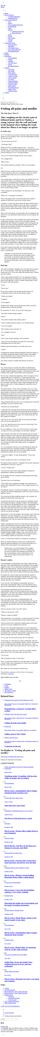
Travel (10, 41)
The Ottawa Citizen (10, 690)
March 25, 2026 (8, 772)
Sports (6, 53)
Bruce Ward (11, 73)
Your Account (12, 1000)
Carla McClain (12, 74)
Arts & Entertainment (10, 20)
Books (10, 23)
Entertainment (12, 26)
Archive (6, 92)
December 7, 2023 (8, 899)
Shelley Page (12, 89)
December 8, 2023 (8, 886)
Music (10, 35)
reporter (6, 687)
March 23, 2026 (8, 787)
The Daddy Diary (13, 48)
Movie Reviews (9, 15)
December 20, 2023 (8, 871)
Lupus (6, 685)
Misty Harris (12, 86)
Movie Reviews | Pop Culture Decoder (15, 991)
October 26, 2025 (8, 814)
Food (9, 28)
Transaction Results (14, 998)
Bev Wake (11, 71)
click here (11, 674)
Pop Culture (11, 38)
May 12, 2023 (7, 975)
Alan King (11, 69)
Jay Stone (11, 79)
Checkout (11, 996)
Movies (10, 30)
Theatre (10, 40)
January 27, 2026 (8, 801)
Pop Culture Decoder (14, 49)
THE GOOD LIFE (10, 1003)
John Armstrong (13, 81)
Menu (2, 7)
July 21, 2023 (7, 928)
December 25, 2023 (8, 827)
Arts (9, 21)
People (10, 36)
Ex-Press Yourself (9, 990)
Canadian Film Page (14, 16)
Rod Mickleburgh (13, 51)
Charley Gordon (13, 76)
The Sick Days (12, 44)
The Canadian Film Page (15, 25)
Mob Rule (11, 46)
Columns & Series (9, 43)
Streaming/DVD (13, 18)
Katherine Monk (13, 82)
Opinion (6, 54)
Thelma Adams (12, 91)
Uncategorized (7, 705)
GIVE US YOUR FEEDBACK (10, 1006)
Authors (6, 68)
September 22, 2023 (8, 914)
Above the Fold (7, 703)
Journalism (7, 684)
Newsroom (7, 56)
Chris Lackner (12, 78)
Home (6, 13)
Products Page (8, 995)
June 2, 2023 (7, 958)
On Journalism (12, 58)
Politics (10, 59)
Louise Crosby (12, 84)
